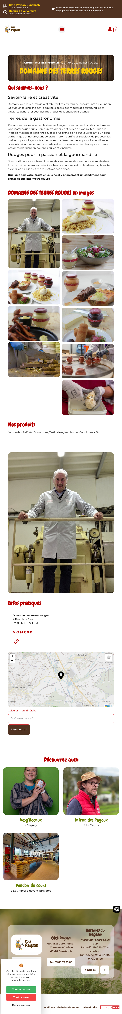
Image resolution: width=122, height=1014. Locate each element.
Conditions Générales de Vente (61, 1007)
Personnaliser (21, 1005)
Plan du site (90, 1007)
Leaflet (110, 705)
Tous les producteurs (47, 62)
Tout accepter (21, 989)
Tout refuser (21, 997)
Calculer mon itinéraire (22, 710)
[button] (61, 29)
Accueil (28, 62)
